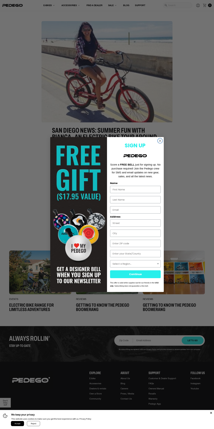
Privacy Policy (85, 419)
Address (115, 216)
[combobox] (134, 263)
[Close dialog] (160, 140)
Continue (135, 274)
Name (113, 183)
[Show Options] (157, 263)
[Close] (211, 412)
